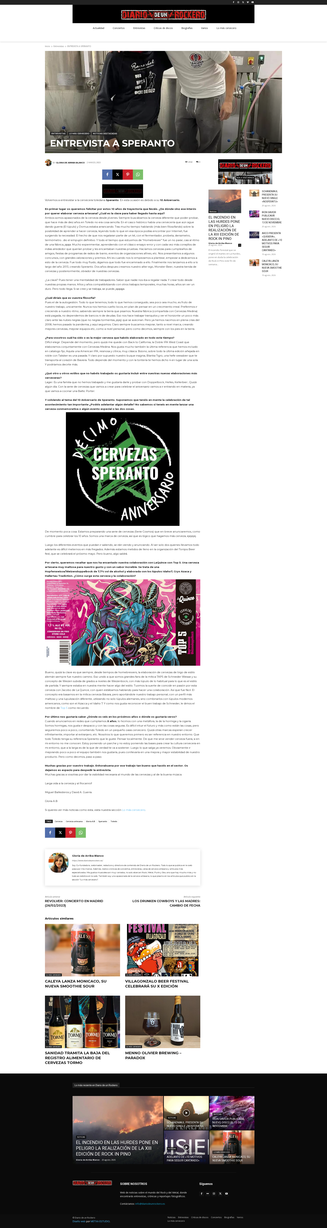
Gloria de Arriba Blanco (70, 162)
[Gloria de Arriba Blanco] (49, 162)
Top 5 (64, 707)
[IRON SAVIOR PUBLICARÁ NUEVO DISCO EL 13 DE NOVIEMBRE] (254, 214)
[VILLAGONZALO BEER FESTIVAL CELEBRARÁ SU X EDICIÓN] (162, 950)
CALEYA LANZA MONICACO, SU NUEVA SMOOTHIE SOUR (76, 983)
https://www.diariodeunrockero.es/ (87, 860)
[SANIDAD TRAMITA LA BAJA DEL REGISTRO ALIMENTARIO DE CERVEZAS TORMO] (82, 1022)
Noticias (213, 211)
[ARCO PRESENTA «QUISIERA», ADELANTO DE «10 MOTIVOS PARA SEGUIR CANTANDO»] (254, 234)
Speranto (102, 821)
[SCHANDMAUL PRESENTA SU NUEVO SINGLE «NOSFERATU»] (254, 193)
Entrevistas (58, 46)
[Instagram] (238, 2)
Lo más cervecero (79, 133)
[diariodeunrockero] (163, 15)
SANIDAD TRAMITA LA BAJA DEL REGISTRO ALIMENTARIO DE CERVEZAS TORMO (77, 1058)
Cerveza (59, 821)
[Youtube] (252, 2)
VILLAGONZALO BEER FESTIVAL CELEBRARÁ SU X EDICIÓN (157, 983)
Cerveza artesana (74, 821)
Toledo (114, 821)
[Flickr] (208, 1194)
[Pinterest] (128, 174)
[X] (243, 2)
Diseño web (79, 1221)
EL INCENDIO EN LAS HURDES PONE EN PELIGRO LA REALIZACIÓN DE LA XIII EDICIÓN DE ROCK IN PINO (224, 228)
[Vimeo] (248, 2)
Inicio (47, 46)
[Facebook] (234, 2)
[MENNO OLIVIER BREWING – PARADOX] (162, 1022)
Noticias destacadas (105, 133)
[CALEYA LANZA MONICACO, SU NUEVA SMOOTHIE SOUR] (82, 950)
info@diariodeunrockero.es (150, 1203)
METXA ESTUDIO (100, 1221)
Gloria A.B (90, 821)
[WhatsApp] (138, 174)
